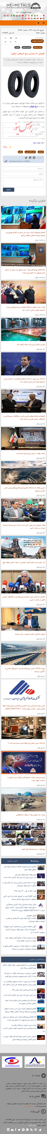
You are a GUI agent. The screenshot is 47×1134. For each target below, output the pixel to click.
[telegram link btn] (40, 1130)
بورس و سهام (37, 47)
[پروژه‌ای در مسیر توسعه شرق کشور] (23, 834)
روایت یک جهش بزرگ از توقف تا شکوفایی (30, 814)
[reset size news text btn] (10, 38)
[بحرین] (43, 15)
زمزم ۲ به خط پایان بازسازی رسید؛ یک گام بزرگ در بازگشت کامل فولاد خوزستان (19, 884)
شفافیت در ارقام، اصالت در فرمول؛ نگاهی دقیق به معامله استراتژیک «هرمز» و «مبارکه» (19, 948)
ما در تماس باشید (29, 1106)
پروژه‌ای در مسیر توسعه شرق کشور (33, 849)
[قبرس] (40, 15)
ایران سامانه (32, 1125)
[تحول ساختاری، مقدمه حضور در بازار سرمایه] (23, 619)
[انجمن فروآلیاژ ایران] (12, 1062)
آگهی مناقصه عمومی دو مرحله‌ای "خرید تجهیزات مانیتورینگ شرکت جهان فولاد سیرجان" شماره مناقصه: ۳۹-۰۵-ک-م (24, 929)
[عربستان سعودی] (34, 18)
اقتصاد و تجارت (37, 41)
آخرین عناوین (12, 861)
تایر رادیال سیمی (30, 152)
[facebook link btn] (15, 1130)
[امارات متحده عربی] (23, 18)
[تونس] (37, 18)
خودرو (17, 47)
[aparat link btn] (35, 1130)
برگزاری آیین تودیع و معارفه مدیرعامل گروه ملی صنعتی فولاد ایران (20, 868)
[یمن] (26, 18)
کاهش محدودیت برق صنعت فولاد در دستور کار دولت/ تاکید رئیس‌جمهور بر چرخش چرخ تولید (20, 975)
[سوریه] (32, 18)
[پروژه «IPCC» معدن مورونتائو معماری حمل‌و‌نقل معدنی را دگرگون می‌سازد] (23, 653)
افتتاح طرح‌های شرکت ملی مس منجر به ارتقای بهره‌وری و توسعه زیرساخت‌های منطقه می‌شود (25, 234)
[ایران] (29, 15)
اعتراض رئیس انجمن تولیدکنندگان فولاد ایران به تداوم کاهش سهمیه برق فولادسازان (19, 1038)
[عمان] (5, 15)
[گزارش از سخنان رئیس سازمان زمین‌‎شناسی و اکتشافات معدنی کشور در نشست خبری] (23, 581)
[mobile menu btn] (44, 23)
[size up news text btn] (16, 38)
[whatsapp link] (30, 158)
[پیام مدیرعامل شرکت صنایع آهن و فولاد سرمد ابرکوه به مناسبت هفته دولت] (23, 762)
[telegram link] (34, 158)
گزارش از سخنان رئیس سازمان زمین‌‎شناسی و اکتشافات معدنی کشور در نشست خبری (23, 598)
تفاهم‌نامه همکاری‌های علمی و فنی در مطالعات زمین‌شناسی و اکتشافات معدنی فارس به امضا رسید (24, 418)
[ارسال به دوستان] (10, 42)
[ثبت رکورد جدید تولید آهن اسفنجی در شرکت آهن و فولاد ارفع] (23, 547)
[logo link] (23, 8)
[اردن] (43, 18)
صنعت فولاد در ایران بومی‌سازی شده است (30, 453)
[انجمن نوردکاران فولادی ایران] (35, 1062)
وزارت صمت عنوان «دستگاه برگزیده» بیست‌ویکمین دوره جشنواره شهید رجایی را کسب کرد (26, 309)
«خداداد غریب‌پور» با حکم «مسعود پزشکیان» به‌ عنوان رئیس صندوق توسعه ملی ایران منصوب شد (24, 380)
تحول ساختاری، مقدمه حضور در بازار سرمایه (30, 634)
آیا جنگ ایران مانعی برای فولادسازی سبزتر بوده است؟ (26, 743)
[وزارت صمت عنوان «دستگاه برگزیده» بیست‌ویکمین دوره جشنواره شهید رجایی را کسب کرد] (23, 292)
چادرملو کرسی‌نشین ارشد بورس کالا (24, 989)
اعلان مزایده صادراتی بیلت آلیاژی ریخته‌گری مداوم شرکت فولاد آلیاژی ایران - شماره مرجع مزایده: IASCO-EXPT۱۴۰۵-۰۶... (23, 707)
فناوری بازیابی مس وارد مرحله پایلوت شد (31, 344)
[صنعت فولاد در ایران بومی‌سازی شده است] (23, 438)
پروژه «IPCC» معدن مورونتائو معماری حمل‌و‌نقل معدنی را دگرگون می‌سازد (25, 670)
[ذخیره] (15, 42)
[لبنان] (26, 15)
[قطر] (40, 18)
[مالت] (11, 15)
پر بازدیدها (35, 861)
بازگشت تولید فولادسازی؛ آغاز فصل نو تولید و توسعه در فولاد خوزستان (25, 920)
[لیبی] (14, 15)
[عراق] (17, 15)
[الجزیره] (37, 15)
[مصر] (34, 15)
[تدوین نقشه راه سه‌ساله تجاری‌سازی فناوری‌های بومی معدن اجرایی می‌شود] (23, 472)
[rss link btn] (31, 1130)
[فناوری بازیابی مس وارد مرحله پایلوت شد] (23, 329)
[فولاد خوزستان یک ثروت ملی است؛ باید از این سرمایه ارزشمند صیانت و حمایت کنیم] (23, 510)
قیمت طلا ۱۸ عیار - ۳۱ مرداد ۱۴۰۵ (25, 891)
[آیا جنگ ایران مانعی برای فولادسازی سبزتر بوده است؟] (23, 728)
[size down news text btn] (5, 38)
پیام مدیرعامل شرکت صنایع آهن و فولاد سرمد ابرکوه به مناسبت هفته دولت (26, 779)
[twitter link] (26, 158)
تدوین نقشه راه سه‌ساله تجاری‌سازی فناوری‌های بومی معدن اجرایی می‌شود (24, 489)
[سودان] (8, 15)
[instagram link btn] (23, 1130)
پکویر (20, 152)
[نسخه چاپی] (5, 42)
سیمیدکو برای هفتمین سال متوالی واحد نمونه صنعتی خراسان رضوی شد (20, 1002)
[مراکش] (23, 15)
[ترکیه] (29, 18)
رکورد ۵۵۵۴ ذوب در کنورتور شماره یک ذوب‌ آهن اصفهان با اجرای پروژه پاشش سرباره (19, 898)
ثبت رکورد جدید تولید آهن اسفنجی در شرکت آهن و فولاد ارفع (24, 562)
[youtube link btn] (12, 1130)
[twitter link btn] (19, 1130)
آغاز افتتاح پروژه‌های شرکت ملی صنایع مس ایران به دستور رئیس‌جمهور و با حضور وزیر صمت (25, 271)
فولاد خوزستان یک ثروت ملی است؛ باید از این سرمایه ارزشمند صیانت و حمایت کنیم (24, 527)
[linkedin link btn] (8, 1130)
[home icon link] (38, 23)
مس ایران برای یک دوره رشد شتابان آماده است (20, 877)
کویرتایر (41, 152)
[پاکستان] (32, 15)
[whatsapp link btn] (27, 1130)
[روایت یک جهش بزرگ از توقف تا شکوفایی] (23, 799)
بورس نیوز (36, 142)
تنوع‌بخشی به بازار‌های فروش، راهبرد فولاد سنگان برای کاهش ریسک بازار (19, 967)
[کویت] (20, 15)
